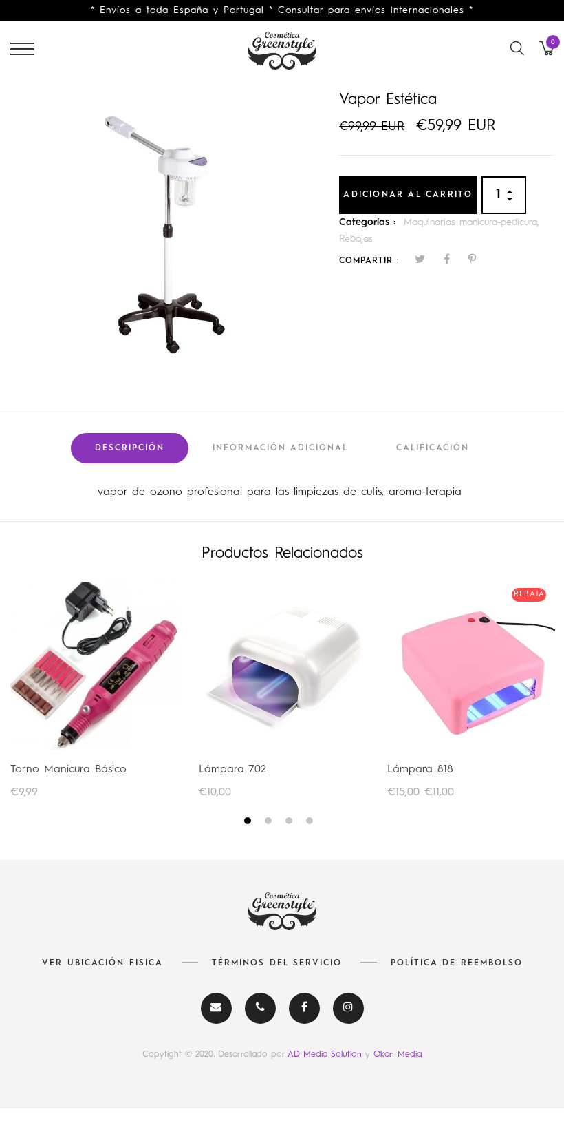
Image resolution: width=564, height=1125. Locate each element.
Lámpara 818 (420, 769)
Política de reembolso (457, 963)
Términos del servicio (277, 963)
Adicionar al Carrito (408, 195)
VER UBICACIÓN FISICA (102, 963)
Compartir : (369, 261)
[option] (164, 234)
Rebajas (356, 239)
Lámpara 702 (232, 769)
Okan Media (397, 1054)
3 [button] (290, 823)
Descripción (129, 448)
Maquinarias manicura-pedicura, (471, 222)
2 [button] (270, 823)
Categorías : (367, 222)
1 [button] (249, 823)
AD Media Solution (326, 1054)
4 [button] (311, 823)
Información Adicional (280, 448)
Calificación (432, 448)
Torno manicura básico (68, 769)
